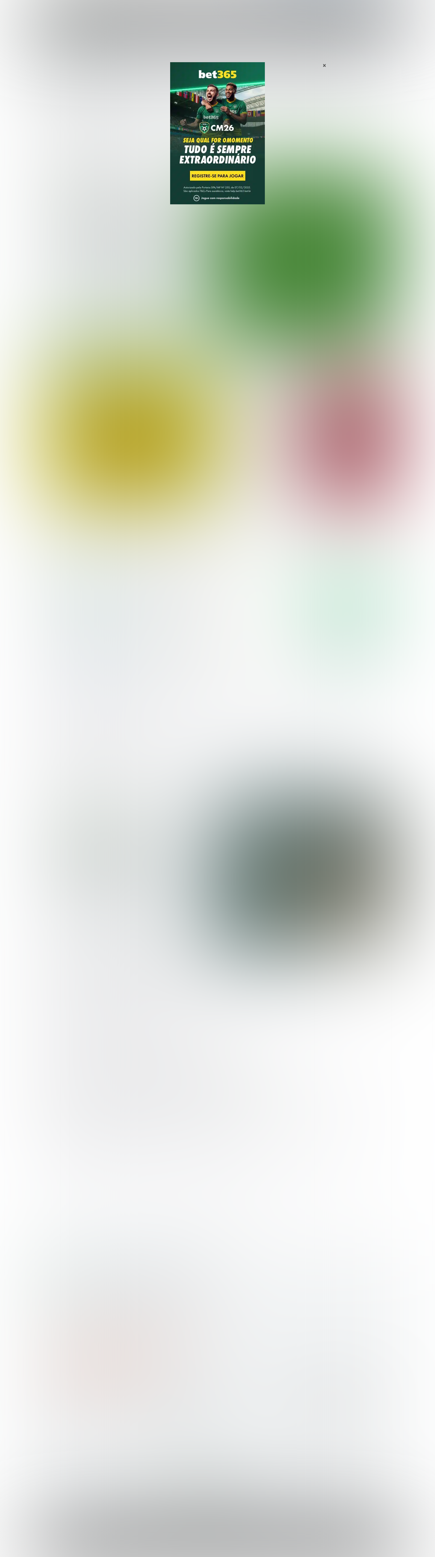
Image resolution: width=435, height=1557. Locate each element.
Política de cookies (316, 1541)
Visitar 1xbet (350, 642)
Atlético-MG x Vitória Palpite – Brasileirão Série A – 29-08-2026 (129, 235)
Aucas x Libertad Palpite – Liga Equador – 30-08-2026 (257, 469)
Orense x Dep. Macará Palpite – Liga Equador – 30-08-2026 (258, 495)
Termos (286, 1541)
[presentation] (359, 309)
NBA (243, 11)
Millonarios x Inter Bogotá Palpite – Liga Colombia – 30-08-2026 (260, 410)
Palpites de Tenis (62, 1442)
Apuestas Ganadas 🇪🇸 (316, 1423)
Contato (232, 1546)
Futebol (189, 11)
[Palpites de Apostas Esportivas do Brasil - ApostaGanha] (70, 9)
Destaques (217, 11)
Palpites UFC (58, 1423)
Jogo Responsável (356, 1541)
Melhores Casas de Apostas (286, 545)
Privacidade (261, 1541)
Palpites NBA (58, 1432)
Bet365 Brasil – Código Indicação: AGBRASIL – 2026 (89, 1274)
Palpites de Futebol (218, 339)
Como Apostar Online (154, 1432)
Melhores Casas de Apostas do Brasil (171, 1413)
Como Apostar (272, 11)
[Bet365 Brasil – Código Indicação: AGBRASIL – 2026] (87, 603)
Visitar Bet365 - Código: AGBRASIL (350, 586)
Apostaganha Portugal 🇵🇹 (319, 1413)
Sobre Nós (234, 1541)
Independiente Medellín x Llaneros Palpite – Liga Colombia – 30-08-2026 (262, 381)
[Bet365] (217, 141)
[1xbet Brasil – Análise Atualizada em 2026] (87, 660)
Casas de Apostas (152, 11)
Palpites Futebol (61, 1413)
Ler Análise (350, 603)
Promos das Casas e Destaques (165, 1423)
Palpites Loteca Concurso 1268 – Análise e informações (127, 860)
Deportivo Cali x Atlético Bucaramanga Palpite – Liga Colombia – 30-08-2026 (253, 440)
